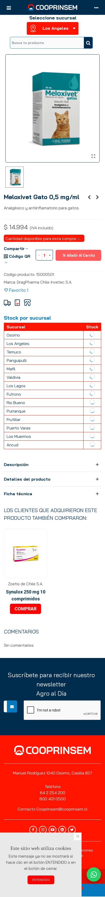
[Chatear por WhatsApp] (94, 874)
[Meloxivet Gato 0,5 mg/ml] (93, 156)
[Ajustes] (96, 7)
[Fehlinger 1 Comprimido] (89, 197)
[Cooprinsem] (52, 7)
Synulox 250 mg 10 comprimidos (25, 595)
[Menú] (9, 7)
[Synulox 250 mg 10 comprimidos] (25, 553)
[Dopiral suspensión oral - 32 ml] (97, 197)
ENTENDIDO (41, 880)
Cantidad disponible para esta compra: (41, 238)
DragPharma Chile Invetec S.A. (44, 282)
